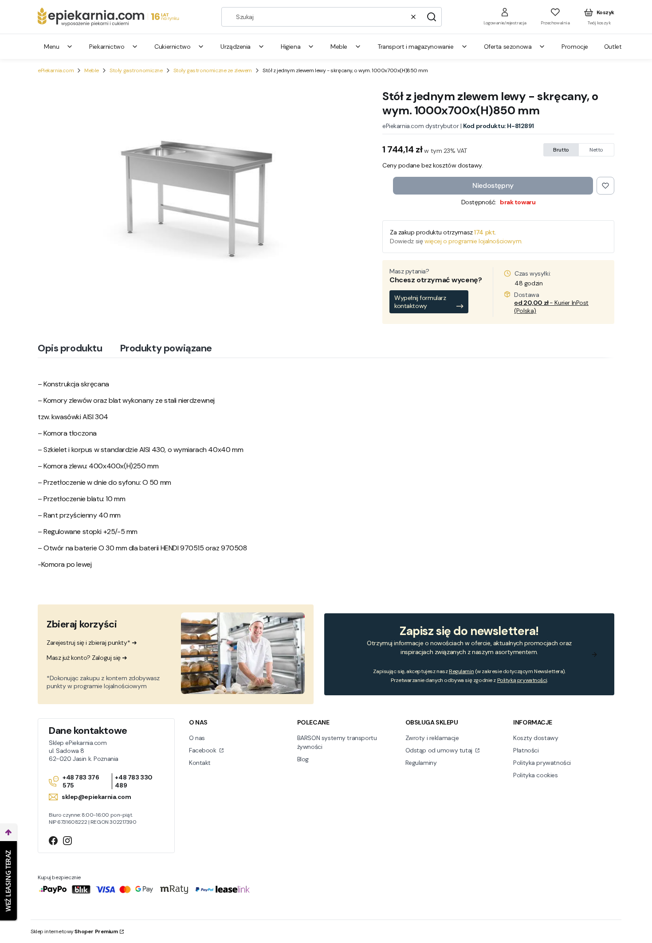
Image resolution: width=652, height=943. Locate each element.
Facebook (203, 750)
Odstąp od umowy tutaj (439, 750)
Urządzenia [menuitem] (235, 47)
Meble (91, 70)
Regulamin (461, 671)
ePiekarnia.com (56, 70)
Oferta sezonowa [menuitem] (508, 47)
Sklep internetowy (74, 931)
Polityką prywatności (522, 680)
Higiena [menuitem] (290, 47)
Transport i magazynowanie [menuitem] (415, 47)
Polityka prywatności (542, 763)
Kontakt (200, 763)
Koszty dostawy (535, 738)
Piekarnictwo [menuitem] (106, 47)
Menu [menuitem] (51, 47)
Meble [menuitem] (338, 47)
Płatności (525, 750)
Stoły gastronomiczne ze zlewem (212, 70)
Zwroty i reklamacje (432, 738)
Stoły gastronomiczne (136, 70)
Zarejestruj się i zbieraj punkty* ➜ (92, 643)
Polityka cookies (535, 775)
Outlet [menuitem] (612, 47)
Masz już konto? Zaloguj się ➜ (87, 658)
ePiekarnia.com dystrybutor (420, 126)
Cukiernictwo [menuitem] (172, 47)
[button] (432, 16)
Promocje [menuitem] (575, 47)
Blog (303, 759)
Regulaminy (421, 763)
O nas (197, 738)
